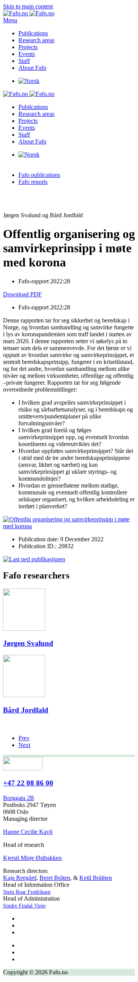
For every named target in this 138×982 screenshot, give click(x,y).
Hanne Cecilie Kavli (28, 831)
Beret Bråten (54, 878)
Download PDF (22, 294)
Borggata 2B (18, 798)
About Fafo (32, 67)
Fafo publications (39, 175)
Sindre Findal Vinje (24, 906)
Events (26, 54)
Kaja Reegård (19, 878)
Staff (24, 61)
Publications (33, 33)
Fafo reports (33, 182)
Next (24, 745)
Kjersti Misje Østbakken (32, 858)
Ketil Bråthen (95, 878)
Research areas (36, 40)
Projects (28, 47)
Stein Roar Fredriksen (27, 892)
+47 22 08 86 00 (28, 783)
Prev (24, 738)
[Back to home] (28, 13)
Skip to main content (28, 6)
